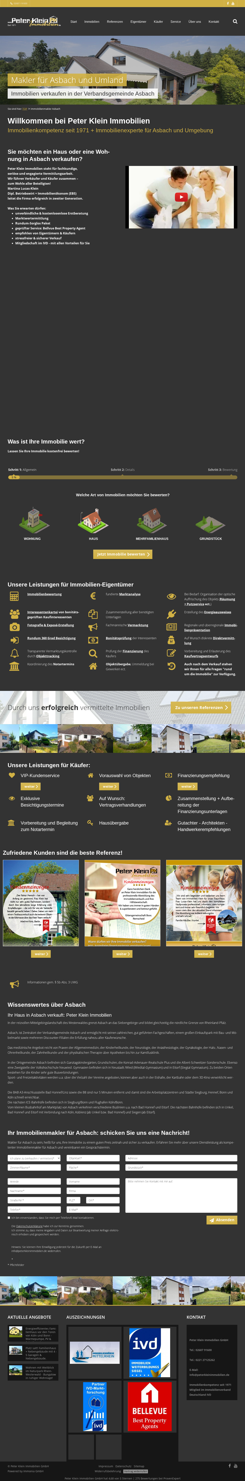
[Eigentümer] (93, 629)
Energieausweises (217, 612)
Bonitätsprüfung (118, 638)
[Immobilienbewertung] (14, 598)
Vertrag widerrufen (135, 1471)
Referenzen (115, 21)
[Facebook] (228, 3)
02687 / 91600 (20, 3)
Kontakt (214, 21)
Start (73, 21)
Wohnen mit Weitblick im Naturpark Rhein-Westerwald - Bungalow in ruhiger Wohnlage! (41, 1373)
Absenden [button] (225, 1219)
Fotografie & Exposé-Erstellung (50, 625)
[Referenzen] (41, 903)
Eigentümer (138, 21)
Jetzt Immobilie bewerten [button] (121, 554)
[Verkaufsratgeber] (171, 598)
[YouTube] (233, 3)
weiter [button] (29, 786)
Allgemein (22, 470)
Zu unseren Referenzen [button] (199, 707)
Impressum (106, 1466)
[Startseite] (34, 21)
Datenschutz (123, 1466)
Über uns (195, 21)
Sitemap (139, 1466)
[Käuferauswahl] (15, 629)
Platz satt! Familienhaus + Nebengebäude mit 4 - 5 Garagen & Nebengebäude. (41, 1353)
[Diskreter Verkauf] (172, 642)
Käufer (158, 21)
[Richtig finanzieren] (168, 776)
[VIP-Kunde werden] (12, 776)
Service (176, 21)
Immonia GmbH (33, 1471)
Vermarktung (138, 625)
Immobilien (91, 21)
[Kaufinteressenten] (15, 616)
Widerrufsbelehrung (108, 1471)
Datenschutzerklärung (29, 1226)
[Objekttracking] (14, 655)
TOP (24, 108)
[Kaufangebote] (90, 776)
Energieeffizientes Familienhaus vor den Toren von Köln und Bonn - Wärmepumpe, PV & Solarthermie (41, 1335)
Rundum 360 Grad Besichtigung (51, 638)
